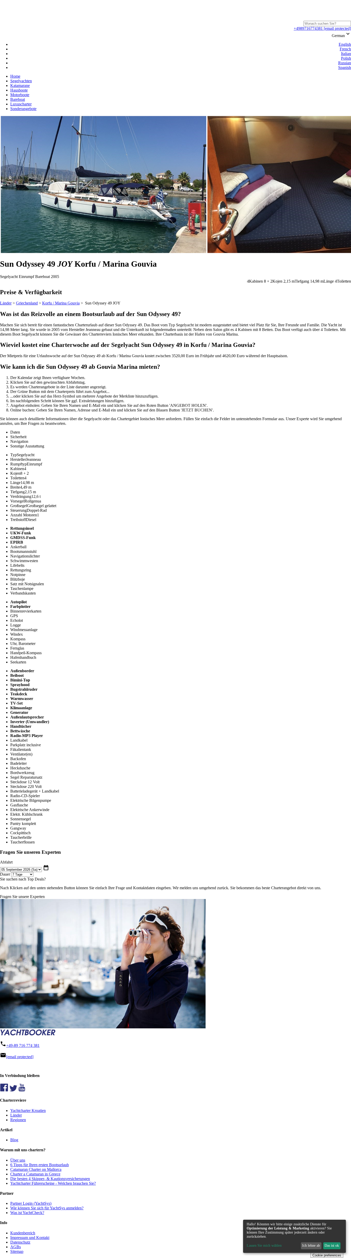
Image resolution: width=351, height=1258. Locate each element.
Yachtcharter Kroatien (28, 1110)
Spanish (344, 67)
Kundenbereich (22, 1233)
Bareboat (17, 99)
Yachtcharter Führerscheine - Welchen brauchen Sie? (53, 1183)
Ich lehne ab (311, 1245)
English (345, 44)
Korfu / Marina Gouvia (61, 303)
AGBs (15, 1247)
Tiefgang (17, 492)
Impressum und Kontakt (29, 1237)
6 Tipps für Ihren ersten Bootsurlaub (39, 1165)
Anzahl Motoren (23, 515)
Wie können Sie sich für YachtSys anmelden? (47, 1208)
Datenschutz (20, 1242)
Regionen (18, 1120)
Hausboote (19, 90)
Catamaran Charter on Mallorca (35, 1169)
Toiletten (17, 478)
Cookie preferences (326, 1255)
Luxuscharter (21, 104)
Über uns (17, 1160)
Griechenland (27, 303)
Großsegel (18, 506)
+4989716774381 (308, 28)
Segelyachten (21, 81)
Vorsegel (17, 501)
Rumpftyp (18, 464)
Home (15, 76)
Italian (346, 53)
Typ (13, 455)
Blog (14, 1140)
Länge (15, 482)
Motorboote (19, 95)
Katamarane (20, 85)
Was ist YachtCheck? (27, 1212)
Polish (346, 58)
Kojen (15, 473)
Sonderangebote (23, 108)
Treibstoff (18, 519)
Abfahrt (6, 862)
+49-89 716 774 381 (23, 1045)
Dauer (5, 874)
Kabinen (17, 468)
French (345, 49)
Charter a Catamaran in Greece (35, 1174)
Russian (344, 63)
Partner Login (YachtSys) (30, 1203)
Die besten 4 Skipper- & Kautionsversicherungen (50, 1178)
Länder (6, 303)
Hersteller (18, 459)
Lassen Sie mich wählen (264, 1245)
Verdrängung (20, 496)
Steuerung (18, 510)
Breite (15, 487)
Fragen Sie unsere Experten (22, 896)
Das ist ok (332, 1245)
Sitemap (16, 1251)
